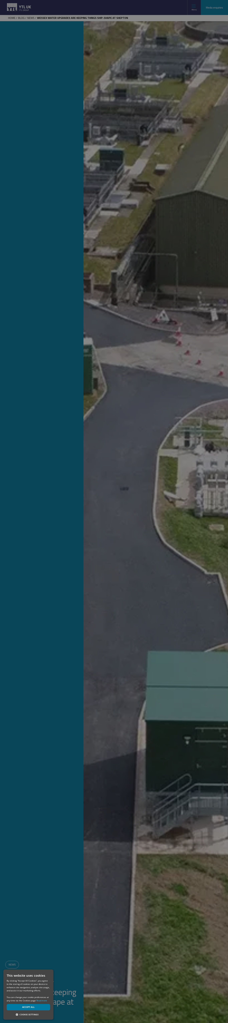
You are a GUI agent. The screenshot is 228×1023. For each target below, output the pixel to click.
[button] (28, 1014)
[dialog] (28, 995)
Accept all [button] (28, 1007)
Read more (41, 1000)
